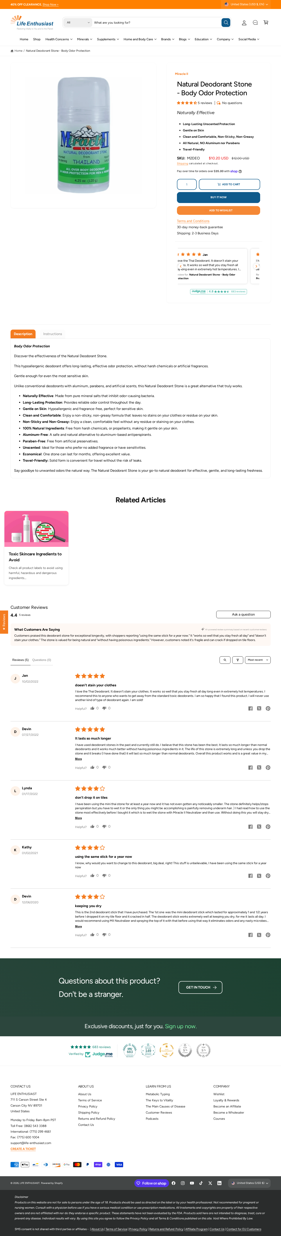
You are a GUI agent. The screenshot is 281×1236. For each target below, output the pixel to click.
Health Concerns (57, 39)
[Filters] (237, 660)
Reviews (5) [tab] (20, 660)
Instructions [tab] (52, 334)
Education (202, 39)
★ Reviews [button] (4, 622)
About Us (84, 1094)
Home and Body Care (138, 39)
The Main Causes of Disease (165, 1106)
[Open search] (225, 660)
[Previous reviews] (181, 266)
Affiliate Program (196, 1229)
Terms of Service (90, 1100)
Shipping (182, 163)
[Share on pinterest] (268, 709)
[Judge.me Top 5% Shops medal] (185, 1050)
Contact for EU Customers (243, 1229)
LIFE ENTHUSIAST (30, 1183)
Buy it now (218, 197)
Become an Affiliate (227, 1106)
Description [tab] (23, 334)
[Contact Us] (255, 22)
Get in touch (198, 987)
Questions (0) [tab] (41, 660)
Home (18, 50)
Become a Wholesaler (228, 1112)
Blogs (183, 39)
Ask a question (243, 614)
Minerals (83, 39)
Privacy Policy (87, 1106)
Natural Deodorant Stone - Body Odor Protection (58, 50)
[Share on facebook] (250, 709)
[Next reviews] (256, 266)
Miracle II (181, 74)
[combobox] (162, 22)
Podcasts (152, 1119)
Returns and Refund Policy (96, 1119)
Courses (219, 1119)
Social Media (247, 39)
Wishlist (218, 1094)
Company (223, 39)
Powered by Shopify (52, 1183)
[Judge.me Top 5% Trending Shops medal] (203, 1050)
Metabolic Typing (158, 1094)
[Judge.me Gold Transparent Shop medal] (167, 1050)
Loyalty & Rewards (226, 1100)
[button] (266, 22)
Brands (166, 39)
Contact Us (86, 1125)
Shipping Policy (88, 1112)
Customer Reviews (159, 1112)
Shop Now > (51, 4)
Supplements (106, 39)
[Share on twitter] (259, 709)
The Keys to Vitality (159, 1100)
